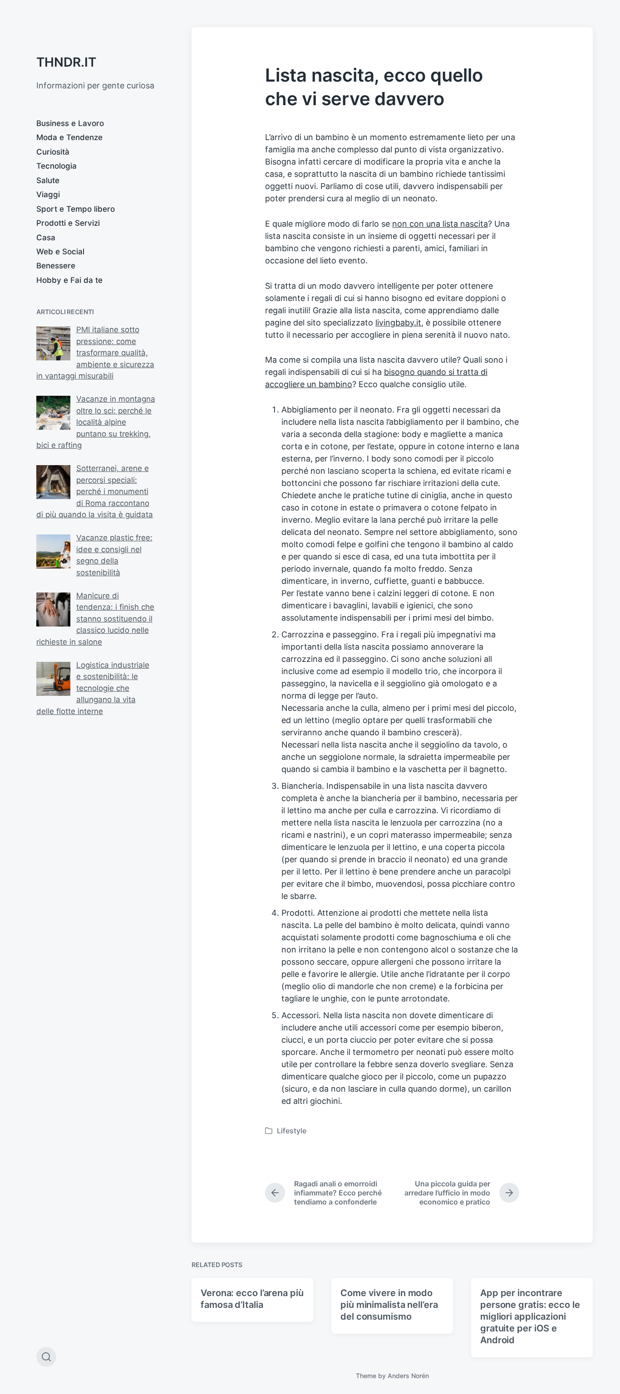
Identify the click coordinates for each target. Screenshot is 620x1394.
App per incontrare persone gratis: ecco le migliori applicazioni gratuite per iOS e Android (530, 1316)
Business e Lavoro (70, 123)
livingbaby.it (398, 322)
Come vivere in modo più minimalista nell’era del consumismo (389, 1304)
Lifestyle (291, 1130)
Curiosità (52, 151)
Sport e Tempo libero (75, 209)
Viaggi (48, 194)
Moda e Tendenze (69, 137)
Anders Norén (408, 1375)
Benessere (55, 265)
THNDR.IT (66, 62)
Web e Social (60, 251)
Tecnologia (56, 165)
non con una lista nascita (440, 223)
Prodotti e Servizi (68, 223)
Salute (47, 180)
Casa (45, 237)
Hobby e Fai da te (69, 280)
